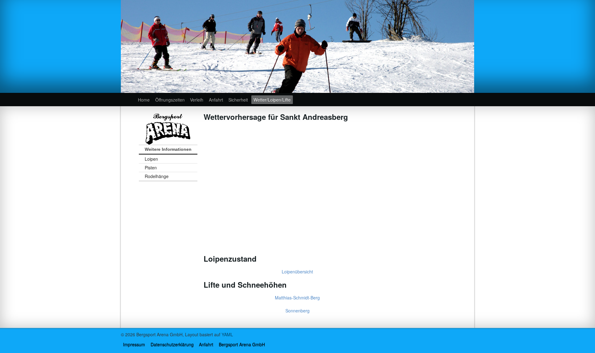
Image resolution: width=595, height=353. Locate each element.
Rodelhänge (157, 176)
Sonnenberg (297, 310)
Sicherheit (238, 100)
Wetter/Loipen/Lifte (272, 100)
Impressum (134, 344)
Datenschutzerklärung (172, 344)
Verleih (196, 100)
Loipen (151, 159)
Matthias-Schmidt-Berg (297, 297)
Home (144, 100)
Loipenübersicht (297, 271)
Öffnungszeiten (170, 100)
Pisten (151, 167)
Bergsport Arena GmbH (242, 344)
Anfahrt (216, 100)
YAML (227, 334)
